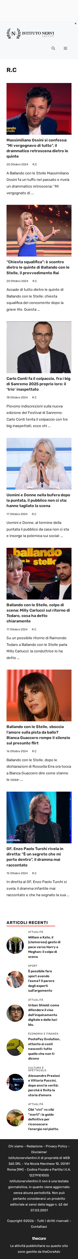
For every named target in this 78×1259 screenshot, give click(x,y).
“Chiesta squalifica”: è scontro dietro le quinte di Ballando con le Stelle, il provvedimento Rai (38, 267)
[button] (53, 48)
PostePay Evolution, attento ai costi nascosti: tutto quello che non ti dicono (44, 1048)
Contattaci (39, 1227)
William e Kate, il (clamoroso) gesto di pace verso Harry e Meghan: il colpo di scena (44, 947)
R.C (34, 164)
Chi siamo (15, 1146)
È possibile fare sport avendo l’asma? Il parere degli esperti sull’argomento (41, 981)
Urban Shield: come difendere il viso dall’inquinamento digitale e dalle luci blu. (43, 1015)
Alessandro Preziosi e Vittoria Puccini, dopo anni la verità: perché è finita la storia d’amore (44, 1085)
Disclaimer (39, 1152)
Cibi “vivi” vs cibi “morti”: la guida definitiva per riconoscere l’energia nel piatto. (43, 1119)
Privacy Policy (56, 1146)
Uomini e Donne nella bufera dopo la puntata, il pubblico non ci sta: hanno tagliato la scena (38, 500)
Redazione (34, 1146)
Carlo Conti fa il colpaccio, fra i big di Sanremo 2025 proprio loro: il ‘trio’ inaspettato (38, 384)
